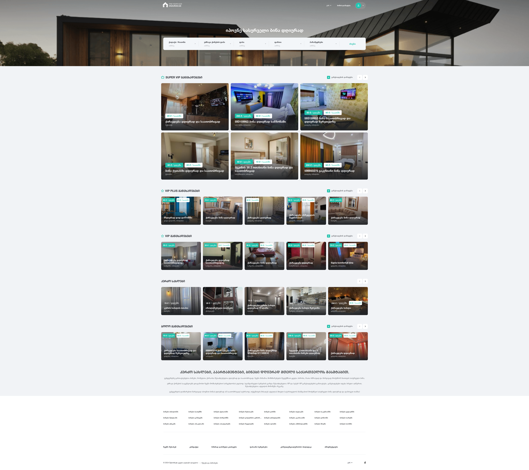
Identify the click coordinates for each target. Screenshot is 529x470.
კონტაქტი (193, 447)
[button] (365, 77)
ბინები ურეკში (169, 424)
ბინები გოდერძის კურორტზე (251, 418)
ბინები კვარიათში (297, 418)
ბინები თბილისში (170, 412)
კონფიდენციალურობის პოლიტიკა (296, 447)
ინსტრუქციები (331, 447)
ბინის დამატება (344, 5)
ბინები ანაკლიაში (196, 424)
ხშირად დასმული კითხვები (224, 447)
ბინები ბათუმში (195, 412)
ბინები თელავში (296, 412)
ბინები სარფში (346, 418)
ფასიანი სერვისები (258, 447)
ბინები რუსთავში (246, 412)
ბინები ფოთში (270, 424)
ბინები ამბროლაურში (298, 424)
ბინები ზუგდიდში (246, 424)
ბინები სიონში (346, 424)
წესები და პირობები (210, 463)
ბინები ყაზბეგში (195, 418)
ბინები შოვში (320, 424)
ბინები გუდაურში (347, 412)
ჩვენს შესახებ (169, 447)
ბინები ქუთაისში (221, 412)
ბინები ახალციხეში (222, 424)
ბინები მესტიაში (170, 418)
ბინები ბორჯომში (221, 418)
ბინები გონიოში (321, 418)
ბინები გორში (270, 412)
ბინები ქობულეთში (272, 418)
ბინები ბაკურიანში (323, 412)
